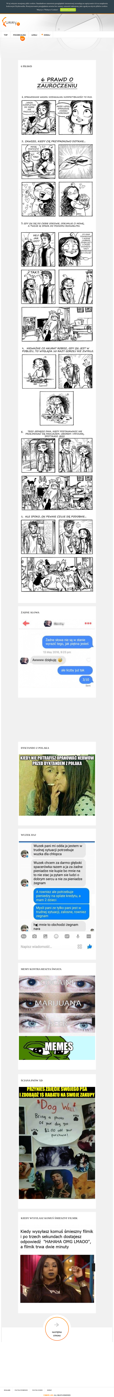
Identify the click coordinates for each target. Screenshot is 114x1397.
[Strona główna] (11, 26)
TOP (6, 34)
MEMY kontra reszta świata (41, 969)
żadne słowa (30, 612)
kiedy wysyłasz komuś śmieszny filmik (49, 1218)
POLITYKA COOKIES (37, 1390)
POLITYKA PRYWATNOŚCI (21, 1390)
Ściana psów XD (32, 1080)
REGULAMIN (7, 1390)
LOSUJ (34, 34)
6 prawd (26, 66)
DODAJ (47, 34)
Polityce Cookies (51, 10)
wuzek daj (28, 835)
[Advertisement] (57, 49)
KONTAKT (49, 1390)
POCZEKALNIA (19, 35)
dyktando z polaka (35, 748)
